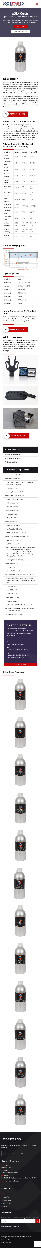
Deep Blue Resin (14, 719)
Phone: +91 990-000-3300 (15, 645)
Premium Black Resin (16, 757)
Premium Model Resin (17, 870)
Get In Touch (7, 1203)
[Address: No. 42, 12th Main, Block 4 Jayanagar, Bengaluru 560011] (8, 653)
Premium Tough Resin (17, 833)
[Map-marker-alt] (8, 1153)
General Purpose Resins (14, 684)
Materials (26, 684)
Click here (16, 1226)
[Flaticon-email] (17, 1153)
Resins (9, 686)
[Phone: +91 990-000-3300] (8, 642)
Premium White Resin (17, 908)
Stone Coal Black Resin (17, 682)
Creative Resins (11, 948)
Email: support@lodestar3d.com (17, 650)
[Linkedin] (4, 1153)
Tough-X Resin (13, 984)
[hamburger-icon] (37, 4)
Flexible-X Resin (14, 1097)
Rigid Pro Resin (14, 1059)
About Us (6, 1197)
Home (5, 1194)
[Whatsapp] (13, 1153)
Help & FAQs (7, 1200)
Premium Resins (19, 759)
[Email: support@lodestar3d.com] (8, 647)
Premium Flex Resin (16, 795)
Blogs (5, 1206)
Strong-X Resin (14, 1021)
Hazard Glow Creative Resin (20, 946)
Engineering (10, 986)
